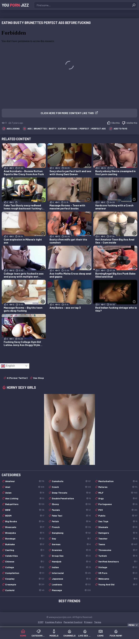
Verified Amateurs (117, 561)
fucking (72, 128)
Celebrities (24, 555)
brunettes (40, 128)
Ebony (71, 504)
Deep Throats (71, 492)
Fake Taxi (71, 515)
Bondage (24, 538)
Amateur (24, 481)
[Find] (134, 5)
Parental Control (73, 622)
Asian (24, 492)
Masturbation (117, 481)
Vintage (117, 567)
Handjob (71, 561)
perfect (84, 128)
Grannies (71, 550)
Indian (71, 567)
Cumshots (71, 481)
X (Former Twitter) (17, 377)
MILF (117, 492)
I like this (115, 122)
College (24, 567)
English (10, 365)
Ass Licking (13, 128)
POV (117, 509)
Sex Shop (38, 377)
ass (29, 128)
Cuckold (24, 590)
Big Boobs (24, 521)
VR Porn (117, 573)
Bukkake (24, 544)
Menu (131, 625)
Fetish (71, 521)
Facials (71, 509)
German (71, 544)
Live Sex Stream (85, 635)
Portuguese (117, 504)
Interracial (71, 573)
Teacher (117, 538)
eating (62, 128)
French (71, 527)
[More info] (43, 165)
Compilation (24, 573)
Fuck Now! (116, 635)
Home (23, 635)
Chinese (24, 561)
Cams (100, 635)
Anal (24, 486)
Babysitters (24, 504)
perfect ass (98, 128)
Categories (38, 635)
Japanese (71, 578)
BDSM (24, 515)
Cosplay (24, 578)
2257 (40, 622)
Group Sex (71, 555)
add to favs (120, 128)
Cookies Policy (53, 622)
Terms (97, 622)
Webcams (117, 578)
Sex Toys (117, 521)
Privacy (88, 622)
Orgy (117, 498)
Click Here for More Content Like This (67, 113)
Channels (69, 635)
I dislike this (131, 122)
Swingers (117, 532)
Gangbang (71, 532)
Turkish (117, 555)
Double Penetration (71, 498)
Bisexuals (24, 527)
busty (52, 128)
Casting (24, 550)
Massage (71, 590)
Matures (117, 486)
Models (53, 635)
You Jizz (15, 5)
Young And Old (117, 584)
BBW (24, 509)
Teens (117, 544)
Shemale (117, 527)
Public (117, 515)
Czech (71, 486)
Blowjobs (24, 532)
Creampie (24, 584)
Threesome (117, 550)
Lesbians (71, 584)
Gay (71, 538)
